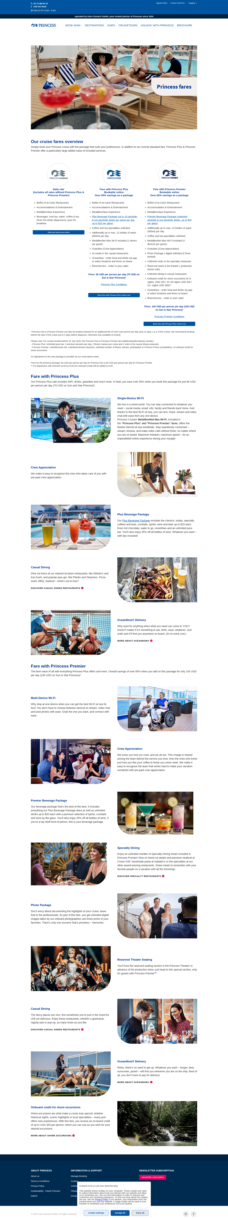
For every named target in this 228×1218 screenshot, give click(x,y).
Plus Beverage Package (136, 520)
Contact (74, 1181)
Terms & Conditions (40, 1181)
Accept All (120, 1213)
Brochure (184, 25)
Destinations (94, 25)
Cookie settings (96, 1213)
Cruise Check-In (177, 3)
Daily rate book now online (58, 232)
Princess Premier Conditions (169, 316)
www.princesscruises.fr (46, 25)
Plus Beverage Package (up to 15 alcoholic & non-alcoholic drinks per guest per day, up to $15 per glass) (114, 220)
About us (35, 1176)
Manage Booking (79, 1176)
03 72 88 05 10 (40, 3)
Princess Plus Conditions (114, 284)
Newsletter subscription (153, 1177)
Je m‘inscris (177, 1215)
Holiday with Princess (157, 25)
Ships (111, 25)
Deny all (140, 1213)
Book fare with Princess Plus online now (114, 295)
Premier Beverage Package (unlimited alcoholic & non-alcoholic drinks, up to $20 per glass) (169, 220)
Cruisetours (128, 25)
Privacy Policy (37, 1186)
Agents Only (161, 3)
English (192, 3)
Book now (72, 25)
